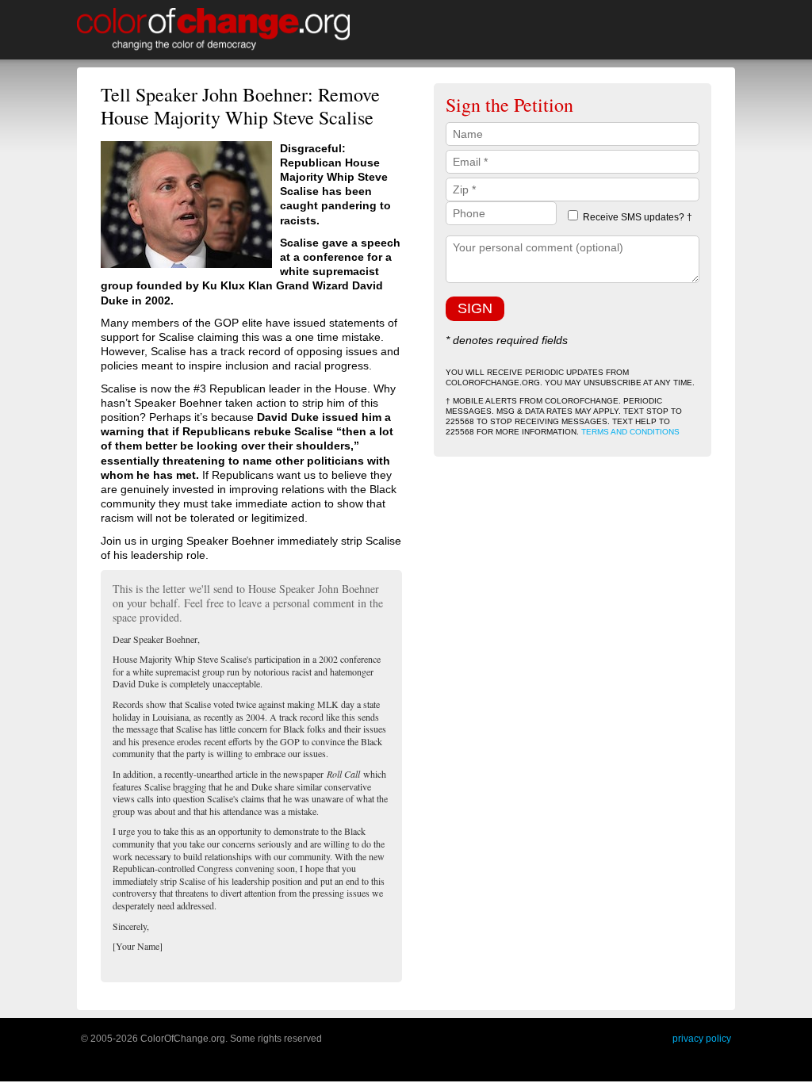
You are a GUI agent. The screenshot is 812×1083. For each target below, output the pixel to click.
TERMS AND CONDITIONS (630, 431)
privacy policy (701, 1038)
